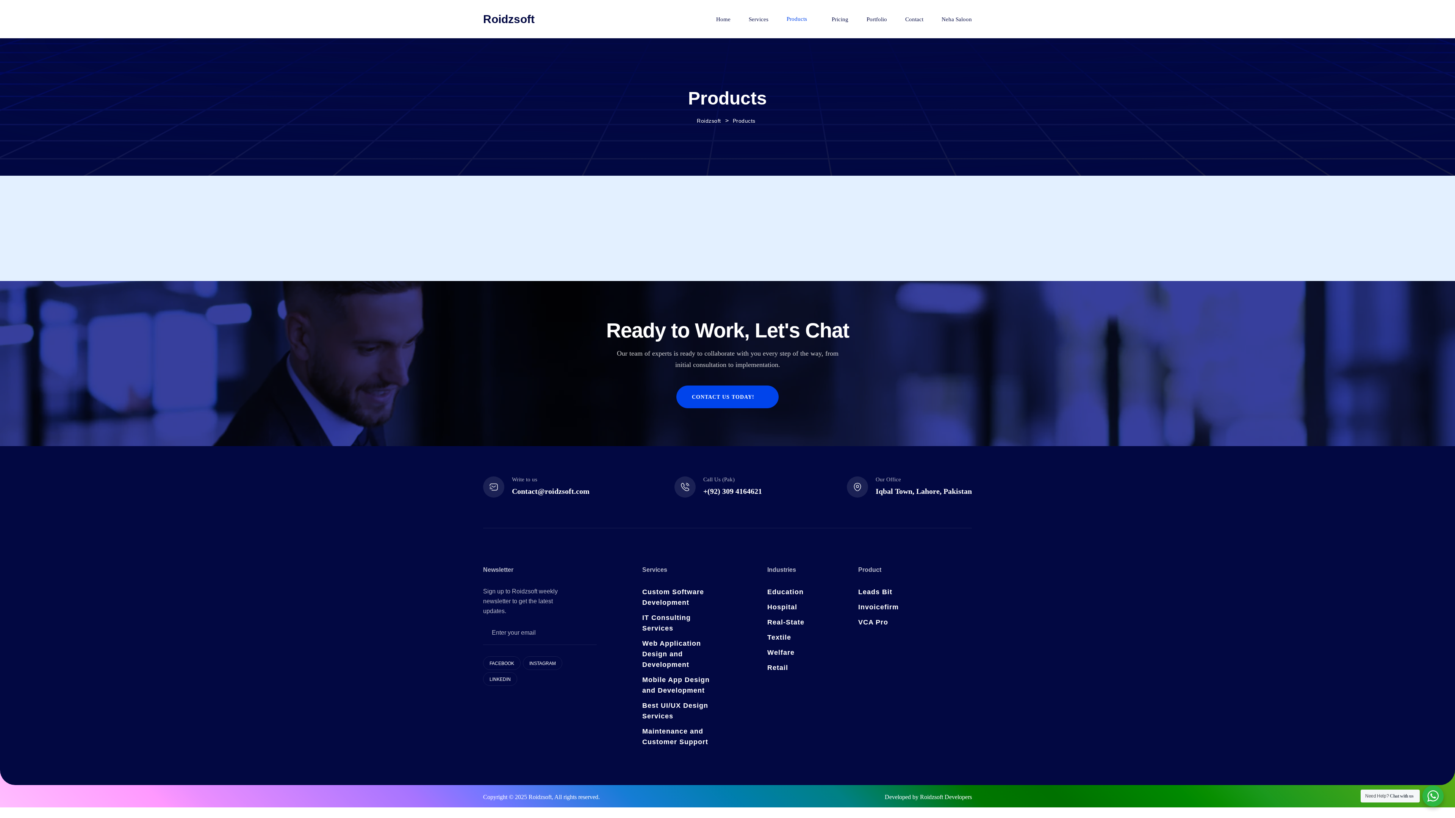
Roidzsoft (509, 19)
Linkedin (500, 679)
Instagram (542, 663)
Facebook (502, 663)
